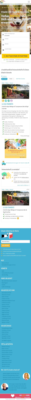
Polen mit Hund (5, 308)
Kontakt (3, 285)
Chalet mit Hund (5, 332)
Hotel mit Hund (5, 334)
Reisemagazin (5, 283)
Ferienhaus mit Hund (6, 330)
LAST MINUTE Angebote (6, 340)
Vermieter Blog (5, 275)
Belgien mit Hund (5, 314)
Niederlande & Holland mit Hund (8, 300)
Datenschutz (23, 399)
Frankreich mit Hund (6, 302)
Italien (3, 83)
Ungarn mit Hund (5, 312)
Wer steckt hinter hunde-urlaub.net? (9, 281)
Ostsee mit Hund (5, 320)
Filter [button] (5, 78)
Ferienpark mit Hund (6, 336)
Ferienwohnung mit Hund (7, 328)
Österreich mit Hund (6, 294)
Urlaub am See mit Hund (7, 354)
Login (3, 271)
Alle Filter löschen (20, 78)
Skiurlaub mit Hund (6, 364)
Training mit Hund (5, 358)
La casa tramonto (7, 104)
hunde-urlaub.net (9, 399)
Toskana (4, 76)
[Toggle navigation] (29, 1)
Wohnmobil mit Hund (6, 338)
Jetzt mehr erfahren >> (23, 185)
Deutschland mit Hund (6, 292)
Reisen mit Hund (5, 263)
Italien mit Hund (5, 296)
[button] (15, 34)
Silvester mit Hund (5, 366)
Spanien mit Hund (5, 304)
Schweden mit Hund (6, 306)
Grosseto (11, 83)
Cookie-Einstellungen (6, 286)
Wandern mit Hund (6, 346)
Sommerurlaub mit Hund (7, 350)
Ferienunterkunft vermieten (7, 273)
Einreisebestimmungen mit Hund (8, 265)
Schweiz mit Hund (5, 310)
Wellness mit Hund (6, 356)
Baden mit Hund (5, 348)
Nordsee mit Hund (5, 322)
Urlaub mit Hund (4, 4)
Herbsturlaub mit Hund (6, 360)
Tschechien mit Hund (6, 316)
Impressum (18, 399)
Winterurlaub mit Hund (6, 362)
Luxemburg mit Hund (6, 318)
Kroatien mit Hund (5, 298)
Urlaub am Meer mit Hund (7, 352)
